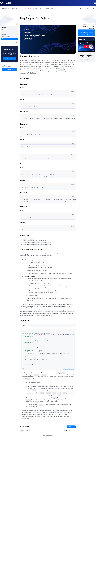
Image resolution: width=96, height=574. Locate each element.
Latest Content (15, 8)
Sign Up (8, 58)
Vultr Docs (4, 8)
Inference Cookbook (38, 8)
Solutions (4, 38)
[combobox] (69, 430)
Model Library (49, 8)
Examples (4, 32)
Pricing (76, 3)
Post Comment (71, 426)
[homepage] (5, 3)
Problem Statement (6, 29)
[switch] (17, 24)
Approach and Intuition (7, 36)
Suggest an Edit (9, 69)
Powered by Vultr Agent (69, 368)
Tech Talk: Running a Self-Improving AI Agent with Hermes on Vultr (86, 55)
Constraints (5, 34)
